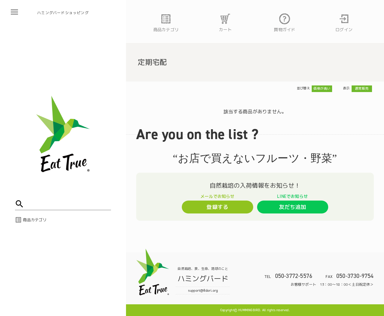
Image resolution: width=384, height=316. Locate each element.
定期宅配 (152, 62)
